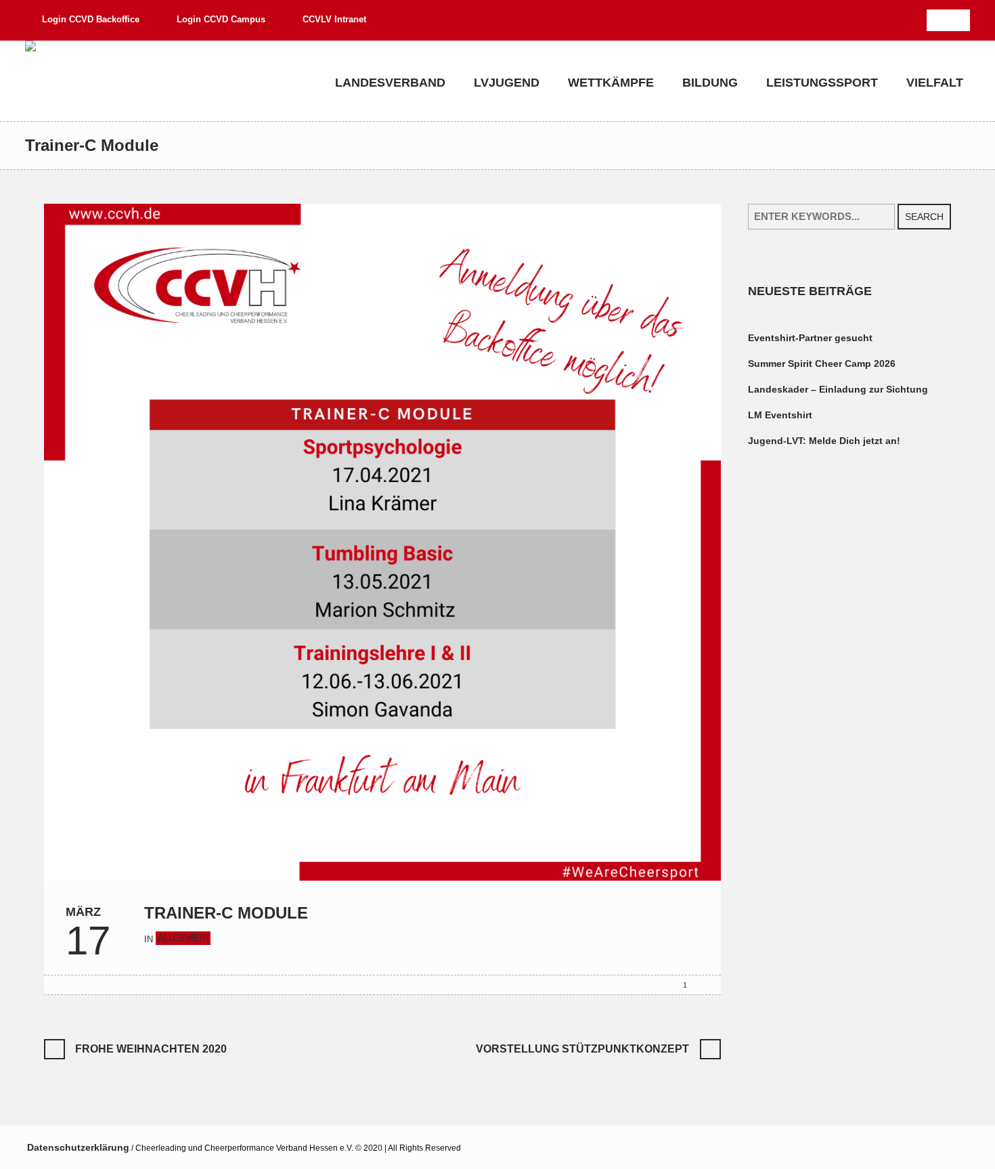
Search (924, 216)
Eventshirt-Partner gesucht (810, 337)
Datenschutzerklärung (78, 1147)
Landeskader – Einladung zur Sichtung (838, 389)
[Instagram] (959, 20)
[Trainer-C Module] (382, 541)
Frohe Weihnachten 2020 (151, 1049)
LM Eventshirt (780, 415)
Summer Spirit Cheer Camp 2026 (822, 363)
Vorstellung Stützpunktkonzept (582, 1049)
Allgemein (183, 938)
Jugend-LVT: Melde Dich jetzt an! (824, 440)
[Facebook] (937, 20)
